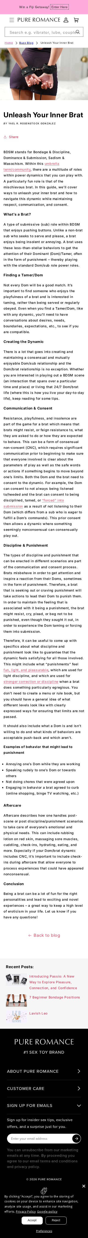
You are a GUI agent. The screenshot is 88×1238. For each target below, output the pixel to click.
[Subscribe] (76, 1138)
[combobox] (44, 32)
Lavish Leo (38, 1013)
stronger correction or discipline (31, 681)
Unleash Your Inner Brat (57, 43)
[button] (12, 20)
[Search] (78, 32)
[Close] (83, 1186)
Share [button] (14, 137)
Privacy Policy (26, 1212)
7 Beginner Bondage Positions (54, 997)
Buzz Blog (26, 43)
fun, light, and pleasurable (26, 670)
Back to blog (47, 935)
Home (9, 43)
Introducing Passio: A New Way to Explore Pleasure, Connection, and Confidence (53, 982)
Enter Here (59, 7)
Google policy (47, 1212)
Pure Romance (50, 1179)
